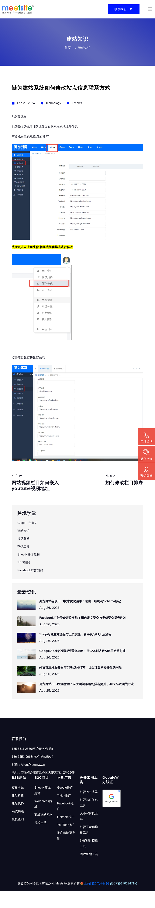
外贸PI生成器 (89, 792)
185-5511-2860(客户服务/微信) (32, 748)
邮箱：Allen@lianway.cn (28, 764)
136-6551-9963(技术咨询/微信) (32, 756)
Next (124, 479)
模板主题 (18, 787)
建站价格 (18, 795)
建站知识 (23, 530)
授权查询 (18, 819)
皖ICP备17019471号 (123, 883)
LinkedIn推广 (66, 817)
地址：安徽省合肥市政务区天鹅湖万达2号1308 (43, 772)
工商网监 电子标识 (96, 883)
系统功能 (18, 811)
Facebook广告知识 (30, 570)
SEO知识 (23, 562)
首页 (68, 47)
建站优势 (18, 803)
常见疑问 (23, 538)
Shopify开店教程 (28, 554)
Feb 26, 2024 (26, 103)
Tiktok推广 (64, 795)
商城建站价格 (43, 814)
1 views (77, 103)
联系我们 (120, 9)
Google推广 (65, 787)
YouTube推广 (66, 824)
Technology (53, 103)
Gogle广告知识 (27, 522)
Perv (35, 482)
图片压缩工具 (89, 854)
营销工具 (23, 546)
